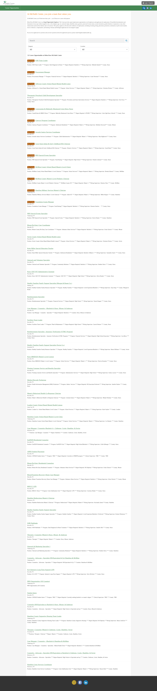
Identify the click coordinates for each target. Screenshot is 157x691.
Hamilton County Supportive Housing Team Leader (44, 616)
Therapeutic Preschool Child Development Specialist (44, 95)
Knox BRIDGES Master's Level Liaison (40, 357)
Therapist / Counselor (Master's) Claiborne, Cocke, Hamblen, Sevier (50, 630)
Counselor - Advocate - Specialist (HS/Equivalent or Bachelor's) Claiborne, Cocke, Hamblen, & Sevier (61, 653)
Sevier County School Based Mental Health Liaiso (44, 237)
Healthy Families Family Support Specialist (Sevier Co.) (46, 345)
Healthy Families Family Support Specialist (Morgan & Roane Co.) (49, 283)
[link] (9, 2)
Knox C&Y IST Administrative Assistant (40, 272)
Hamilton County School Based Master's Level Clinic (45, 417)
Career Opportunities (12, 8)
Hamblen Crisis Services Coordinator (39, 665)
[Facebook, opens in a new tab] (147, 8)
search (144, 8)
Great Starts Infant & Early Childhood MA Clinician (52, 144)
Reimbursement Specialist (35, 297)
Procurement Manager (42, 72)
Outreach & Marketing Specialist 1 (38, 546)
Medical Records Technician (36, 380)
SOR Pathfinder (32, 523)
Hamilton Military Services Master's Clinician (50, 190)
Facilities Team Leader (34, 320)
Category (30, 46)
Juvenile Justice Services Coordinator (47, 132)
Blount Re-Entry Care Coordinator (38, 225)
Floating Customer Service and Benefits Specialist (43, 368)
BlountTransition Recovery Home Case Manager (43, 475)
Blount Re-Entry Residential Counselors (40, 463)
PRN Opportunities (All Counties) (38, 581)
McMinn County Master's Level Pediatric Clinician (52, 179)
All (31, 49)
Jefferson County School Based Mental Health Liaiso (53, 84)
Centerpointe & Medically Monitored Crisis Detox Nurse (54, 109)
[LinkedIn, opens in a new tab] (151, 8)
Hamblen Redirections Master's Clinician (40, 498)
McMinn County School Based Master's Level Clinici (53, 167)
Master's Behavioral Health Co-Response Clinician (44, 393)
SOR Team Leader (41, 60)
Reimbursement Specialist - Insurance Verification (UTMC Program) (50, 332)
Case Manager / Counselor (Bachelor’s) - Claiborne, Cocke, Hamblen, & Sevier (53, 428)
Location (82, 46)
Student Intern (32, 593)
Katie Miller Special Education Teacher (40, 248)
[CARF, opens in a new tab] (74, 684)
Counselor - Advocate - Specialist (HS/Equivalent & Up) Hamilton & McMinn (53, 558)
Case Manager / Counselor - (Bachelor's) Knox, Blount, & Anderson (50, 308)
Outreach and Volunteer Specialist (38, 260)
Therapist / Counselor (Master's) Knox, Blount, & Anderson (47, 535)
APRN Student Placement (35, 452)
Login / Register (148, 3)
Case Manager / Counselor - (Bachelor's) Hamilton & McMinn (48, 641)
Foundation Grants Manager (44, 202)
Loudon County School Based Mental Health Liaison (44, 405)
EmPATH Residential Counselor (37, 440)
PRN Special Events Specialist (45, 155)
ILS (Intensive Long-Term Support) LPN (40, 570)
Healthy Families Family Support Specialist (41, 510)
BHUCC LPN (31, 486)
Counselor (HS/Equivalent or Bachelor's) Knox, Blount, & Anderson (50, 604)
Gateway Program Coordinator (45, 120)
